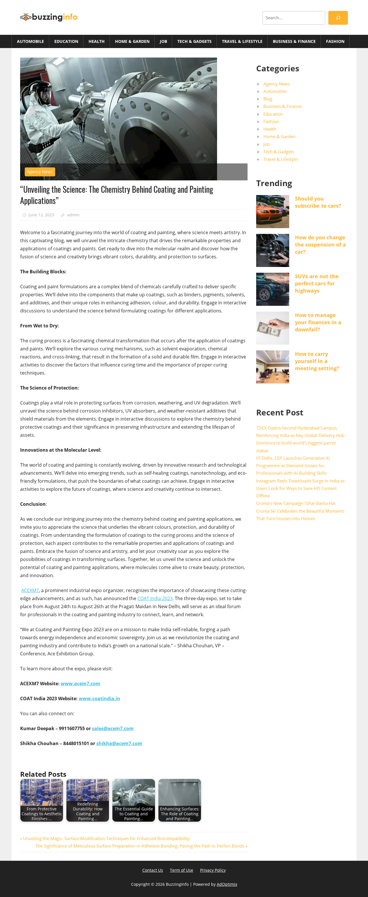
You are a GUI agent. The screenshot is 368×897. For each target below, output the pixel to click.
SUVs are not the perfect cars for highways (317, 283)
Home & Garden (132, 41)
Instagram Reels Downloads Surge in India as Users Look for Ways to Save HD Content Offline (300, 488)
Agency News (40, 171)
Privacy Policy (213, 870)
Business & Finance (294, 41)
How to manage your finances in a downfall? (318, 322)
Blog (267, 99)
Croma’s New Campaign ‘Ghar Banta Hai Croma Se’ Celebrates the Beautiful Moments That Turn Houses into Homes (300, 510)
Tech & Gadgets (194, 41)
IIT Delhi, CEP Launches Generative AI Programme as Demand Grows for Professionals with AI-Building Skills (293, 465)
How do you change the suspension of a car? (320, 244)
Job (163, 41)
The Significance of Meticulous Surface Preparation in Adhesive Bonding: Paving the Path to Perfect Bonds (139, 846)
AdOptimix (227, 884)
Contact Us (152, 870)
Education (66, 41)
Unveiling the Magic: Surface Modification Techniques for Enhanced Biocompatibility (106, 838)
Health (97, 41)
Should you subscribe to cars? (318, 202)
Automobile (30, 41)
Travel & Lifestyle (242, 41)
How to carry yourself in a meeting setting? (317, 361)
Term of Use (181, 870)
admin (73, 214)
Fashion (335, 41)
